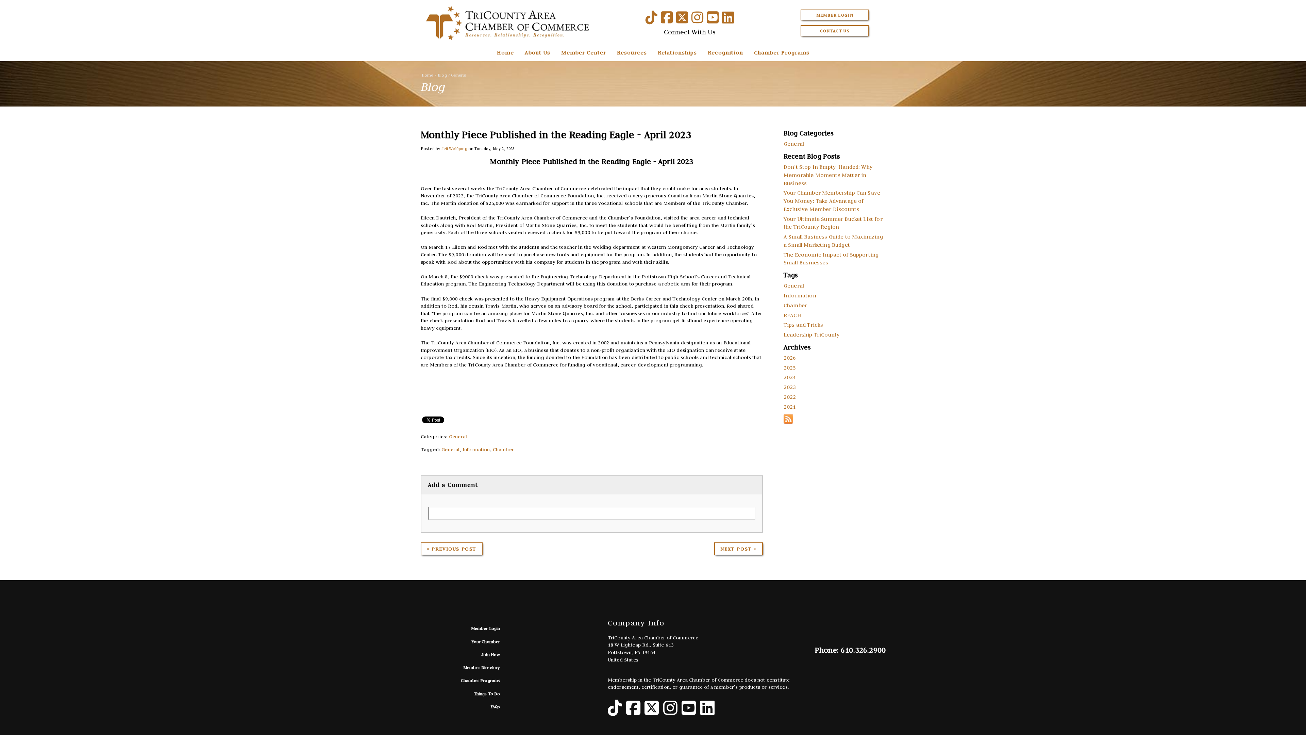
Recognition (725, 52)
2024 (790, 377)
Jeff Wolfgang (454, 148)
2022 (790, 396)
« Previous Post (451, 549)
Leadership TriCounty (812, 334)
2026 (790, 357)
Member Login (834, 15)
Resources (632, 52)
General (458, 75)
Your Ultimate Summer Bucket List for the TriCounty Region (833, 222)
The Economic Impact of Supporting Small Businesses (831, 258)
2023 (790, 386)
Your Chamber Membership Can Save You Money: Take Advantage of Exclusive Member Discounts (832, 200)
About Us (537, 52)
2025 (790, 367)
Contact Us (835, 30)
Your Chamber (486, 641)
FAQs (495, 706)
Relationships (677, 52)
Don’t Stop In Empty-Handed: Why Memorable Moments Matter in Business (828, 174)
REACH (792, 315)
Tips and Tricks (803, 324)
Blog (442, 75)
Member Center (583, 52)
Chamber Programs (781, 52)
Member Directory (481, 667)
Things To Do (487, 693)
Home (505, 52)
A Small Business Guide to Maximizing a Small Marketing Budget (833, 240)
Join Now (490, 654)
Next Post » (738, 549)
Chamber (503, 449)
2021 (790, 406)
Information (476, 449)
